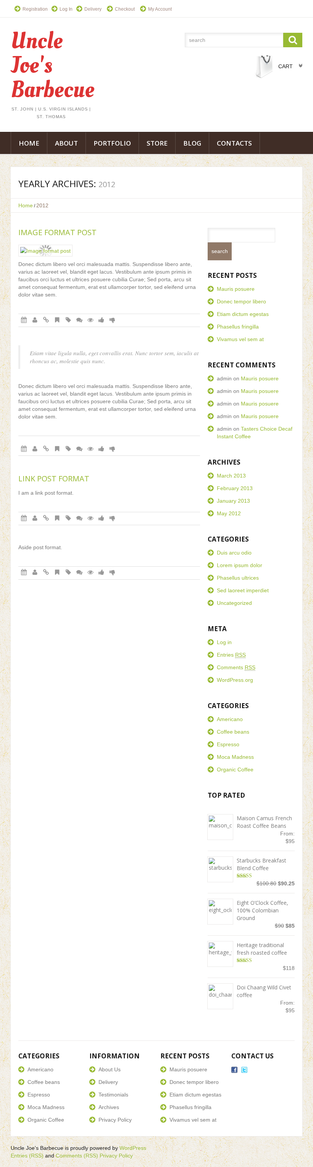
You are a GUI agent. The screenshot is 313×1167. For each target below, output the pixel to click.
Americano (230, 719)
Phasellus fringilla (238, 327)
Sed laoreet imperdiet (243, 590)
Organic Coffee (235, 769)
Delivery (93, 9)
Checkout (125, 9)
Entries (231, 655)
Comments (236, 667)
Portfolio (112, 143)
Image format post (57, 232)
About (66, 143)
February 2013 (235, 488)
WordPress (132, 1148)
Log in (224, 642)
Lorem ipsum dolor (239, 565)
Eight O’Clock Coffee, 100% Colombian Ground (262, 910)
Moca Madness (235, 757)
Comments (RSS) (77, 1156)
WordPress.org (235, 680)
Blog (192, 143)
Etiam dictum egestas (243, 314)
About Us (109, 1069)
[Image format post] (45, 251)
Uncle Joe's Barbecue (37, 1148)
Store (157, 143)
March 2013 (231, 476)
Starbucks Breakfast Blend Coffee (261, 864)
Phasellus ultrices (238, 578)
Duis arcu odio (234, 553)
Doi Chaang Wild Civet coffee (264, 991)
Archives (108, 1107)
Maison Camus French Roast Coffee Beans (264, 821)
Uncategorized (234, 603)
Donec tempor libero (241, 301)
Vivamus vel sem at (240, 339)
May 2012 (229, 513)
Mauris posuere (236, 289)
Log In (66, 9)
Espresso (228, 744)
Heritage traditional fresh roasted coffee (262, 948)
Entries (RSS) (27, 1156)
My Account (160, 9)
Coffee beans (233, 732)
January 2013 (233, 501)
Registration (35, 9)
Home (29, 143)
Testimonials (113, 1095)
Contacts (234, 143)
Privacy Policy (115, 1120)
